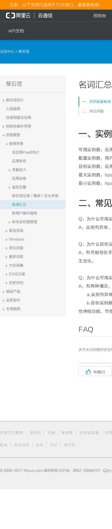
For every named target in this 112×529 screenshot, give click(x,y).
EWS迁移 (17, 274)
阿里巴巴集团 (11, 433)
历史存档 (16, 283)
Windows (16, 239)
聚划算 (67, 433)
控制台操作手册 (18, 126)
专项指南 (13, 309)
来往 (40, 445)
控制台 (99, 15)
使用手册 (16, 144)
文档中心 (7, 51)
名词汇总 (19, 204)
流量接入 (19, 170)
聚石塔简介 (15, 100)
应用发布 (19, 161)
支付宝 (70, 445)
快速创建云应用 (18, 117)
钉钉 (54, 445)
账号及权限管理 (24, 222)
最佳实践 (16, 231)
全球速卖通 (89, 433)
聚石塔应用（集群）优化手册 (35, 196)
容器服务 (13, 135)
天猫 (51, 433)
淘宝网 (35, 433)
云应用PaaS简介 (25, 152)
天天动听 (22, 445)
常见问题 (16, 248)
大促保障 (16, 265)
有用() (95, 371)
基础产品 (13, 291)
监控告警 (19, 187)
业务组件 (13, 300)
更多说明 (16, 257)
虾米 (4, 445)
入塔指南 (13, 109)
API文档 (16, 30)
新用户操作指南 (24, 213)
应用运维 (19, 178)
